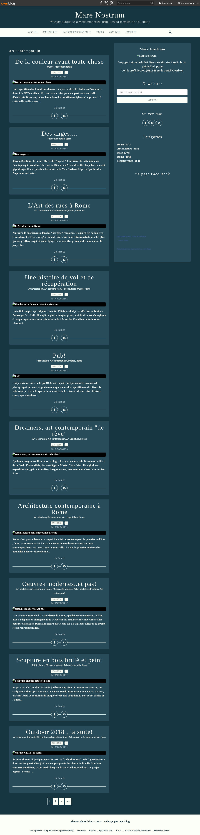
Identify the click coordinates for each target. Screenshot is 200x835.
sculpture (58, 665)
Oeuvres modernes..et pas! (59, 583)
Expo (84, 665)
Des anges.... (59, 133)
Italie (73, 289)
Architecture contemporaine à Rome (59, 508)
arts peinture (66, 589)
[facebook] (101, 3)
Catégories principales (76, 32)
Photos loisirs (123, 241)
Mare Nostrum (100, 14)
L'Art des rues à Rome (59, 205)
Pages (100, 32)
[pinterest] (111, 3)
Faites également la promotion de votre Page (134, 249)
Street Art (80, 211)
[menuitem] (33, 32)
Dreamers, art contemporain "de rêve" (59, 430)
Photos (71, 361)
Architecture (43, 361)
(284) (128, 160)
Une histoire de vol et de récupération (59, 280)
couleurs (77, 737)
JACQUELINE (148, 70)
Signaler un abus (106, 831)
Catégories (50, 32)
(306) (123, 152)
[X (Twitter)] (106, 3)
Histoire (66, 289)
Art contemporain (63, 67)
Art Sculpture (72, 439)
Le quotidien (72, 517)
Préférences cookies (161, 831)
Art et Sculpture (81, 589)
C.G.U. (119, 831)
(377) (124, 144)
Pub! (59, 355)
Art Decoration (41, 211)
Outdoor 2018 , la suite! (59, 731)
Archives (114, 32)
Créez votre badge (139, 236)
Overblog (124, 821)
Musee (50, 67)
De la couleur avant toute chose (59, 61)
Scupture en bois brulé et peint (59, 659)
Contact (130, 32)
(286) (124, 156)
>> (68, 801)
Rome (71, 211)
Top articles (81, 831)
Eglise (68, 139)
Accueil (33, 32)
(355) (128, 148)
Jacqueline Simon (123, 236)
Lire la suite (59, 108)
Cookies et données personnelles (138, 831)
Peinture (94, 589)
